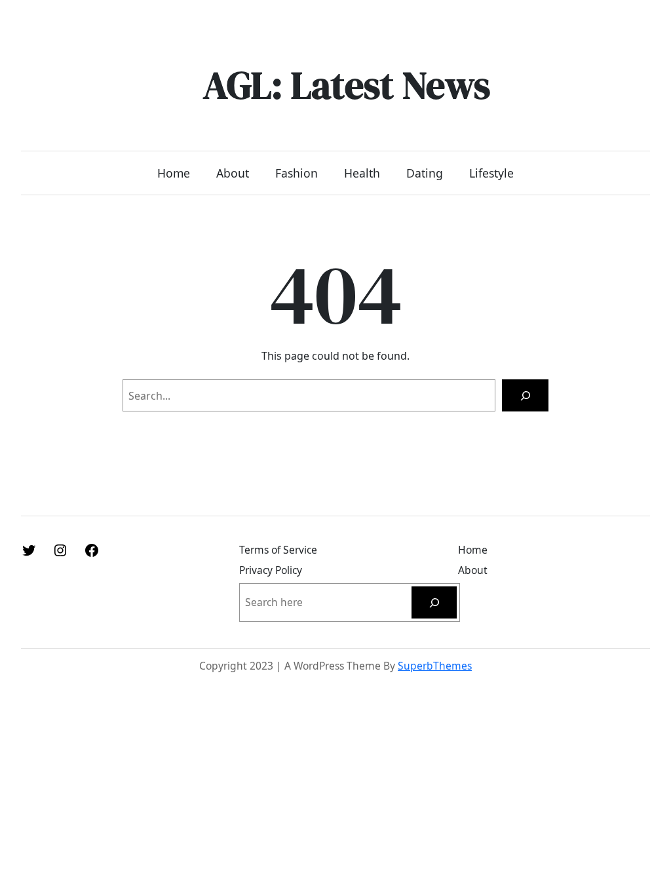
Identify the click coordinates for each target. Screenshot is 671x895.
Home (173, 173)
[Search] (525, 395)
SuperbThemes (435, 665)
